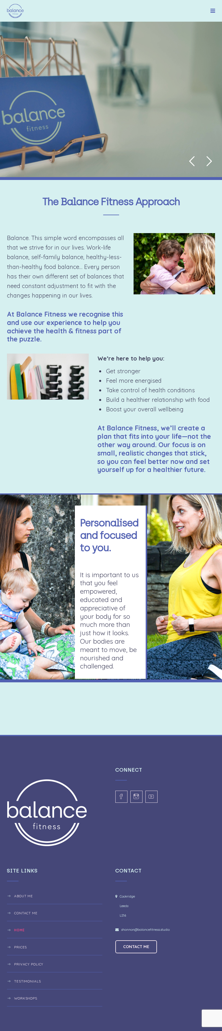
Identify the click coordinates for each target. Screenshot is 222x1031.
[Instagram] (136, 796)
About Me (23, 896)
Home (19, 930)
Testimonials (27, 981)
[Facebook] (121, 796)
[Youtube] (151, 796)
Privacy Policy (28, 964)
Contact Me (26, 913)
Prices (20, 947)
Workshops (25, 998)
